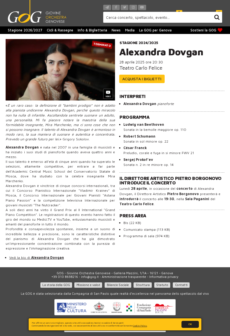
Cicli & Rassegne (60, 30)
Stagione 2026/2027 (25, 30)
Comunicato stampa (146, 229)
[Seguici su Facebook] (116, 7)
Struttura (143, 285)
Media (130, 30)
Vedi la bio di (36, 257)
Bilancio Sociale (118, 285)
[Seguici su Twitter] (124, 7)
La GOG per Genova (155, 30)
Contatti (181, 285)
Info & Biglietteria (92, 30)
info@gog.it (90, 276)
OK (190, 324)
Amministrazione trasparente (124, 276)
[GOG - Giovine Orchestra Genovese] (37, 11)
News (116, 30)
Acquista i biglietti (141, 78)
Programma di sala (146, 236)
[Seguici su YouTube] (142, 7)
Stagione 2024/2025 (138, 42)
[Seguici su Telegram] (107, 7)
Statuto (162, 285)
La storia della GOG (56, 285)
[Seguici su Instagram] (133, 7)
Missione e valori (88, 285)
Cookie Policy (140, 325)
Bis (132, 223)
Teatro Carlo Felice (140, 68)
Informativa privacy (163, 276)
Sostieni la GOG (203, 30)
